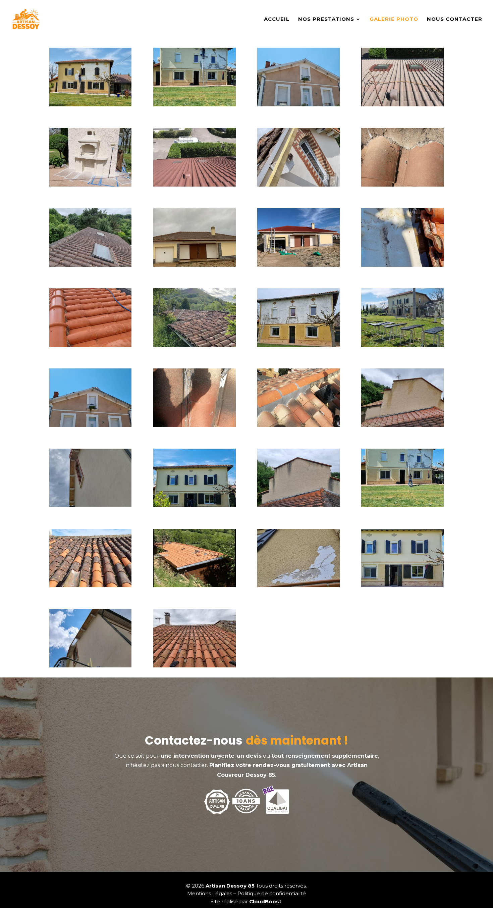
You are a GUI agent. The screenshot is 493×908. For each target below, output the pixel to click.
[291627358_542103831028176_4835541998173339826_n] (402, 586)
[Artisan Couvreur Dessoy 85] (90, 105)
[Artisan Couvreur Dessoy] (194, 666)
